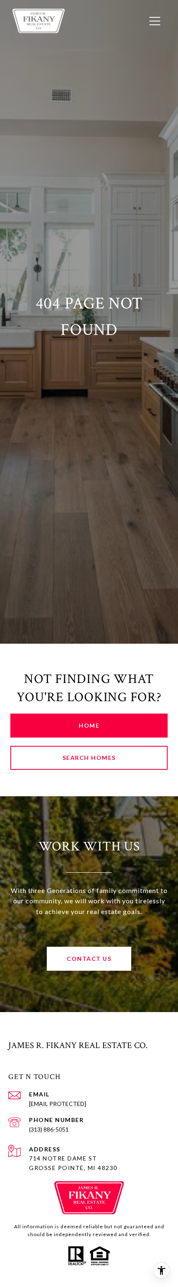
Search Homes (89, 757)
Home (89, 725)
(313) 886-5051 (49, 1129)
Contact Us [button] (89, 958)
